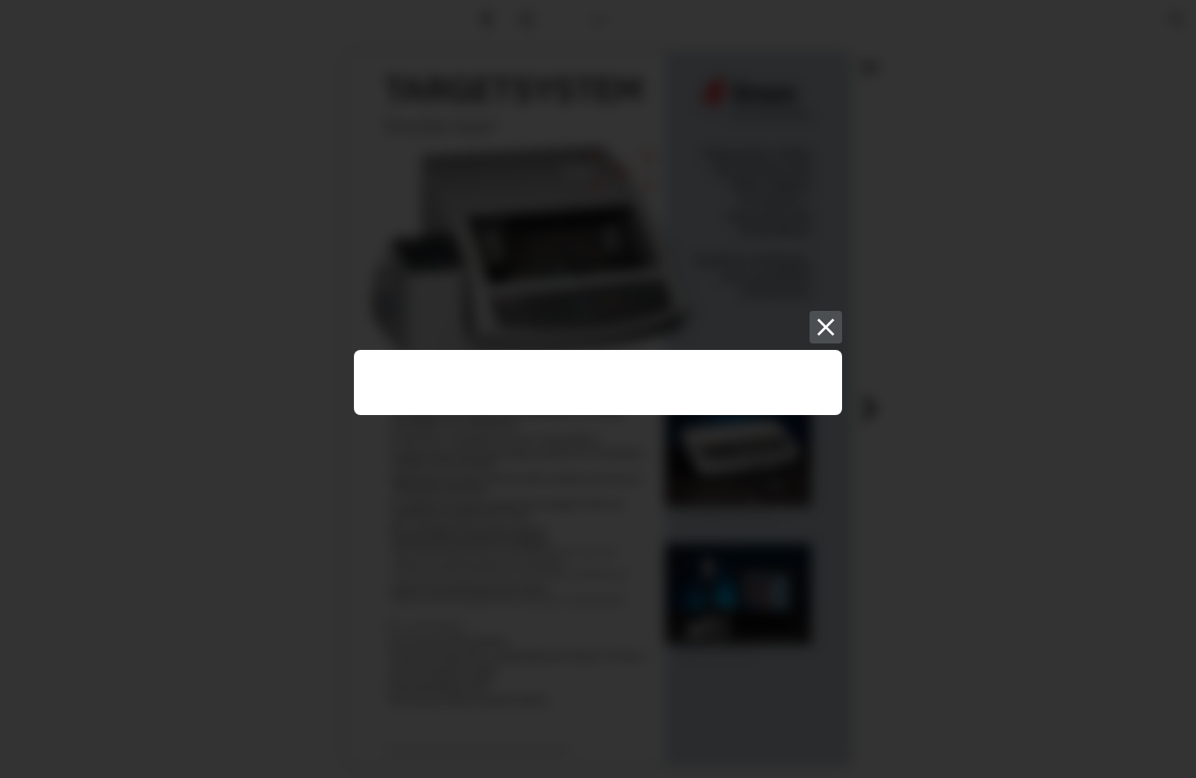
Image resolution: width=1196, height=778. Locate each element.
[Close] (826, 327)
